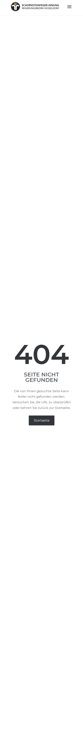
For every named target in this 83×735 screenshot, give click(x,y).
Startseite (41, 420)
